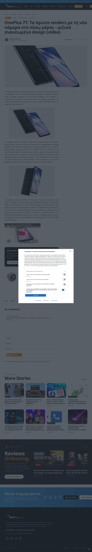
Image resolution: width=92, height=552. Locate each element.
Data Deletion (38, 300)
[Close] (71, 251)
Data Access (46, 300)
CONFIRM (35, 295)
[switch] (64, 274)
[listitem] (46, 271)
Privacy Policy (54, 300)
